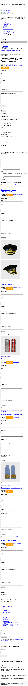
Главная (5, 44)
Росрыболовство (19, 65)
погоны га (17, 417)
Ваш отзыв (3, 158)
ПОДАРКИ (5, 623)
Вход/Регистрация (10, 32)
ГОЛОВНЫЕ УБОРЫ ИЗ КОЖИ (10, 622)
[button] (5, 187)
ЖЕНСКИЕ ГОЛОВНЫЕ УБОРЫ (10, 624)
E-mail (2, 77)
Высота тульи (4, 89)
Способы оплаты (7, 24)
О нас (4, 611)
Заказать (10, 195)
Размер (2, 86)
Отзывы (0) (5, 142)
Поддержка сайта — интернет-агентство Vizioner (12, 640)
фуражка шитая (4, 195)
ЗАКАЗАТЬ (5, 67)
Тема (2, 177)
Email (2, 171)
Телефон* (3, 80)
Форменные (5, 47)
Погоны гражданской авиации (11, 414)
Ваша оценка (3, 155)
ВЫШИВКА (6, 621)
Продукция (5, 22)
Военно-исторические (16, 543)
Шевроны (5, 618)
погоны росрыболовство (9, 65)
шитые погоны (15, 362)
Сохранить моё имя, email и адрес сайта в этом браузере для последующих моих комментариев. (14, 174)
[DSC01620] (10, 50)
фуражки (3, 288)
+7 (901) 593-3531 (6, 12)
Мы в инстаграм (6, 612)
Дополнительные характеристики (8, 93)
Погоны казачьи (6, 359)
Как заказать (6, 23)
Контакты (5, 26)
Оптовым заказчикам (8, 29)
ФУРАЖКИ (5, 617)
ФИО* (2, 73)
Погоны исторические (8, 540)
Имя (2, 168)
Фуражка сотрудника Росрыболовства (8, 190)
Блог (4, 27)
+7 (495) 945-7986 (6, 10)
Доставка (5, 25)
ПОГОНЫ (5, 46)
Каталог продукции (7, 606)
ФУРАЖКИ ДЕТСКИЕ (8, 625)
